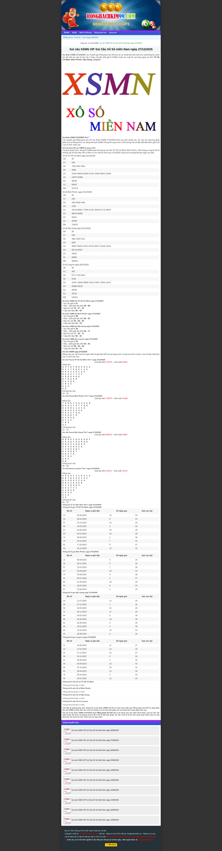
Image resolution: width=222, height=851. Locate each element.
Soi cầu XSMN (93, 43)
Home (66, 32)
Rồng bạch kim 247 (105, 713)
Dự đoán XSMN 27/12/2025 (73, 55)
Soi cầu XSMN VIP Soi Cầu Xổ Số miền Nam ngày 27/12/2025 (111, 49)
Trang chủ (83, 43)
